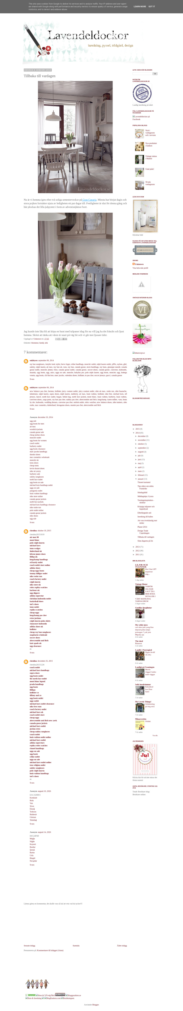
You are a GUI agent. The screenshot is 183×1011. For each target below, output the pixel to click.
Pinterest (138, 643)
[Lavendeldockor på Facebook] (145, 119)
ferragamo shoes (63, 405)
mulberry (74, 394)
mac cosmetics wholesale (39, 457)
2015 (138, 429)
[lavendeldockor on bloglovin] (142, 392)
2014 (138, 433)
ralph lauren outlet (104, 364)
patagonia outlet (36, 491)
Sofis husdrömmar (143, 684)
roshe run (110, 391)
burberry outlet (35, 446)
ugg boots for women (38, 440)
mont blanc (91, 397)
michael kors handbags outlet (41, 485)
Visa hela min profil (140, 268)
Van (31, 803)
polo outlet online (36, 510)
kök (46, 343)
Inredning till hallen (145, 517)
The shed (139, 641)
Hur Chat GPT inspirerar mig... (150, 571)
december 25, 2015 (45, 661)
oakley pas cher (72, 399)
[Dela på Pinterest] (66, 339)
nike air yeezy (35, 471)
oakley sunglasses (37, 477)
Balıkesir (33, 814)
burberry (112, 397)
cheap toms (34, 466)
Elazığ (32, 809)
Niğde (32, 841)
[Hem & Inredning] (33, 998)
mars (140, 471)
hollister (81, 375)
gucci (108, 375)
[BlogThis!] (59, 339)
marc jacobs (59, 375)
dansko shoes (35, 454)
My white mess (141, 625)
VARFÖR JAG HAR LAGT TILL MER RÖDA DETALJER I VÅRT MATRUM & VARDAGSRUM (145, 593)
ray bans (103, 367)
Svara (32, 379)
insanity (33, 372)
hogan (59, 397)
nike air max (100, 391)
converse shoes (36, 399)
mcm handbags (93, 367)
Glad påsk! (149, 169)
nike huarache (120, 391)
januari (141, 479)
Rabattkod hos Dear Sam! (149, 689)
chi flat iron (49, 375)
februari (141, 475)
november (142, 440)
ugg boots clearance (37, 449)
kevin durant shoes (37, 468)
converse (114, 370)
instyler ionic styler (52, 364)
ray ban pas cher (58, 399)
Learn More (140, 6)
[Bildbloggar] (30, 995)
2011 (138, 554)
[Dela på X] (61, 339)
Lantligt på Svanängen (144, 667)
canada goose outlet (66, 370)
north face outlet (48, 397)
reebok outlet (79, 402)
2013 (138, 547)
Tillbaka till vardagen (146, 537)
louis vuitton (91, 394)
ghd (124, 364)
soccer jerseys (99, 375)
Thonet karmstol (144, 482)
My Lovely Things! (143, 702)
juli (139, 456)
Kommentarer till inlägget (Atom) (50, 950)
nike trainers (117, 402)
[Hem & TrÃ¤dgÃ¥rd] (45, 995)
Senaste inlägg (29, 946)
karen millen (112, 399)
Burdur (32, 847)
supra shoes (54, 394)
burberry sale (35, 474)
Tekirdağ (33, 820)
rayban (119, 364)
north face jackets (79, 397)
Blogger (95, 1005)
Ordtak (148, 721)
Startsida (76, 946)
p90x (114, 364)
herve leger (65, 364)
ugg (47, 372)
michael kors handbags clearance (43, 505)
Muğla (32, 839)
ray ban (71, 367)
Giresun (33, 817)
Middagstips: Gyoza (145, 496)
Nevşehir (33, 861)
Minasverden (140, 719)
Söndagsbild (142, 492)
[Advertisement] (75, 924)
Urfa (31, 855)
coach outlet (34, 443)
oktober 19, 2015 (44, 531)
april (140, 467)
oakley (32, 367)
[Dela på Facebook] (63, 339)
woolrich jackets (36, 429)
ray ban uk (58, 367)
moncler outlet (90, 364)
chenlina (33, 531)
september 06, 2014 (46, 360)
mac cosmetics (40, 405)
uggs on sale (60, 372)
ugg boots (41, 372)
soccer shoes (93, 370)
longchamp (102, 399)
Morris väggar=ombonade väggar (150, 671)
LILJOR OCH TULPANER (141, 566)
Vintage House (141, 584)
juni (139, 459)
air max (49, 367)
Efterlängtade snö (144, 513)
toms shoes (34, 463)
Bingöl (32, 858)
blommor (34, 343)
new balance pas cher (38, 391)
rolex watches (90, 402)
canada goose (80, 367)
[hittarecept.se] (139, 353)
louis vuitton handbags (38, 493)
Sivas (32, 806)
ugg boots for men (37, 424)
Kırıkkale (33, 798)
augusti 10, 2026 (44, 791)
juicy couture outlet (70, 391)
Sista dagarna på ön (145, 541)
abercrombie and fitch (88, 399)
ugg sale (33, 421)
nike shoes (34, 516)
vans (65, 367)
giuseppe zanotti (114, 367)
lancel (38, 397)
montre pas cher (76, 405)
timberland (51, 405)
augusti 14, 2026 (44, 832)
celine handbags (77, 364)
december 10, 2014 (45, 417)
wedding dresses (51, 402)
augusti (141, 452)
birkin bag (67, 397)
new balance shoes (104, 402)
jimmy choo (52, 370)
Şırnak (32, 850)
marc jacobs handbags (38, 452)
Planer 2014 (142, 527)
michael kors (118, 394)
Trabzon (33, 812)
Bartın (32, 853)
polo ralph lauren (92, 372)
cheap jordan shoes (37, 435)
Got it (152, 6)
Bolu (32, 800)
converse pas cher (65, 402)
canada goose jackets (38, 499)
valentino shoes (71, 375)
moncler (44, 370)
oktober (141, 444)
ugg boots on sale (36, 482)
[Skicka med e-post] (56, 339)
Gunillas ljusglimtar (143, 608)
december (142, 436)
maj (139, 463)
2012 (138, 551)
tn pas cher (89, 375)
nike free (108, 394)
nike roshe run (35, 507)
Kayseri (33, 844)
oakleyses (34, 360)
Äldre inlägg (122, 946)
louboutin (122, 370)
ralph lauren (40, 367)
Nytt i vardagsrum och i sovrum (150, 132)
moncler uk (34, 460)
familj (41, 343)
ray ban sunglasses (37, 364)
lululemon (34, 394)
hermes (51, 391)
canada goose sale (37, 432)
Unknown (139, 264)
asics (52, 372)
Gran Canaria (89, 199)
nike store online (36, 496)
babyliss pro (79, 372)
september (142, 448)
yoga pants (47, 399)
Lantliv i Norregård (143, 650)
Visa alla (154, 735)
